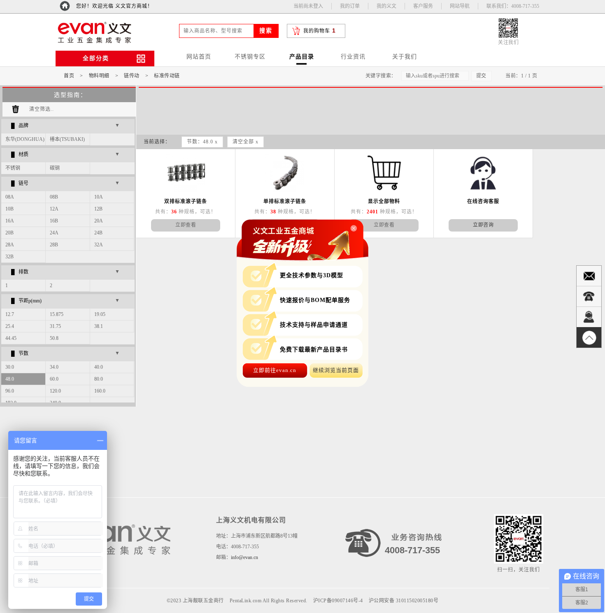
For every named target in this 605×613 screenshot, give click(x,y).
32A (98, 245)
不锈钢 (12, 168)
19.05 (99, 314)
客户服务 (423, 6)
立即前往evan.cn (274, 370)
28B (54, 245)
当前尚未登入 (308, 6)
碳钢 (55, 168)
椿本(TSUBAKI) (67, 139)
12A (54, 209)
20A (98, 221)
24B (98, 233)
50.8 (54, 338)
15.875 (56, 314)
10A (98, 197)
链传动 (132, 76)
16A (9, 221)
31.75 (55, 326)
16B (54, 221)
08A (9, 197)
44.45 (10, 338)
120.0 (55, 391)
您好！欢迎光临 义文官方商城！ (114, 6)
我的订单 (350, 6)
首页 (69, 76)
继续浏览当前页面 (336, 370)
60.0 (54, 379)
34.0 (54, 367)
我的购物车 (316, 31)
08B (54, 197)
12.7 (9, 314)
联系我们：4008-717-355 (512, 6)
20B (9, 233)
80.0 (98, 379)
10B (9, 209)
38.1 (98, 326)
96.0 (9, 391)
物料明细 (99, 76)
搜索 (265, 31)
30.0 (9, 367)
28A (9, 245)
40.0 (98, 367)
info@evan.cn (244, 557)
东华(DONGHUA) (24, 139)
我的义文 (386, 6)
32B (9, 257)
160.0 (99, 391)
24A (54, 233)
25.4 (9, 326)
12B (98, 209)
